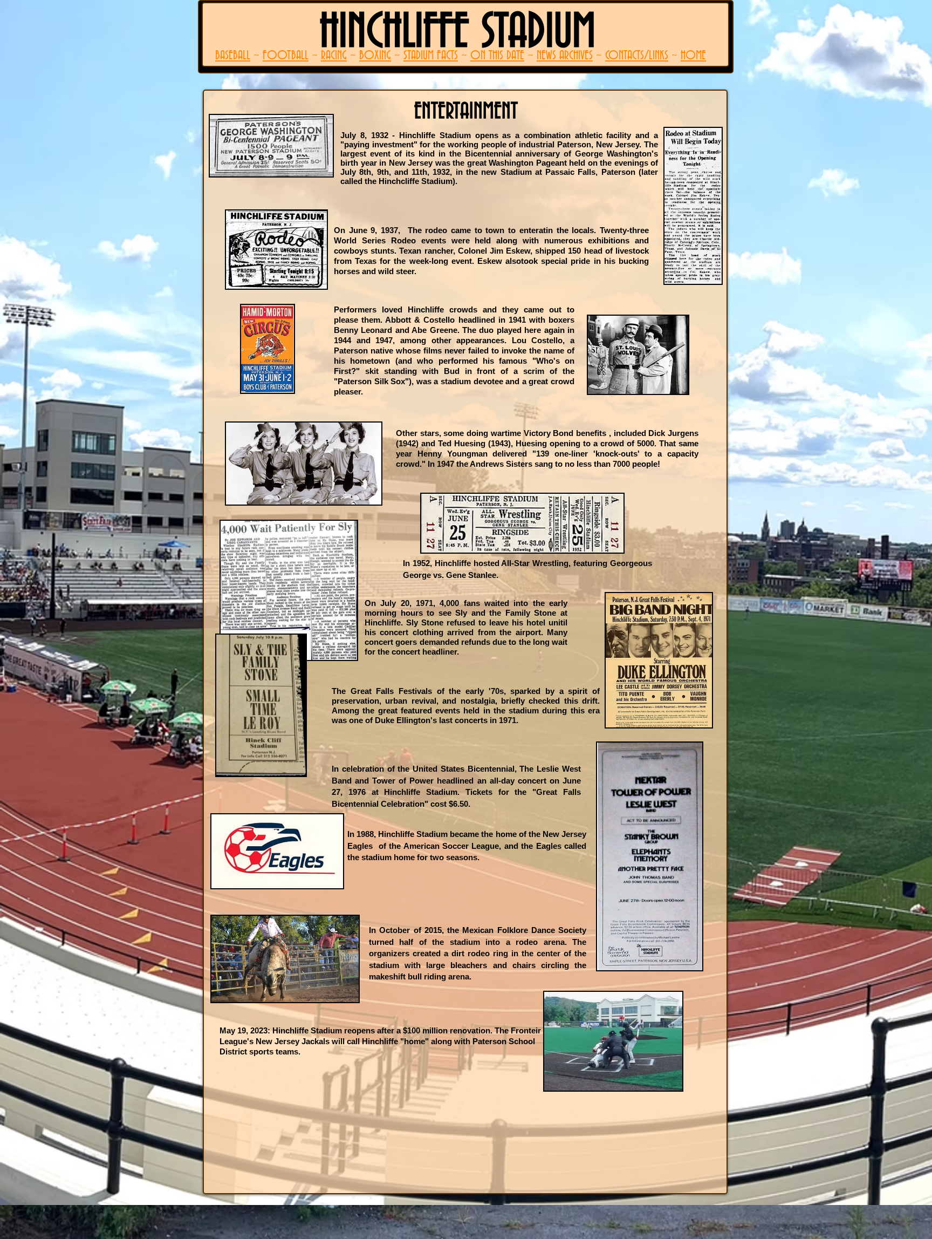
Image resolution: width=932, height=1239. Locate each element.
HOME (693, 56)
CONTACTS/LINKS (636, 56)
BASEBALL (232, 56)
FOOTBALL (286, 56)
